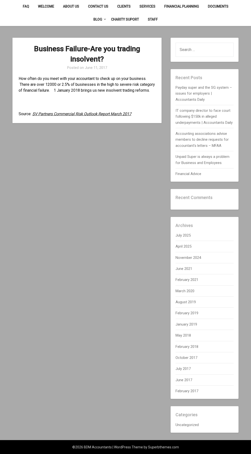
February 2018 (187, 346)
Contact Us (98, 6)
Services (147, 6)
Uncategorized (187, 425)
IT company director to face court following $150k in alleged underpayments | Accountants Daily (204, 116)
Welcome (46, 6)
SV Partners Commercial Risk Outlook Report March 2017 (81, 114)
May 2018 (183, 335)
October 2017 (186, 357)
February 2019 (187, 313)
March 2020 (185, 291)
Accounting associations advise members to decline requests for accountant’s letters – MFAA (202, 139)
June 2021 (184, 268)
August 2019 (186, 302)
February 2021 (187, 279)
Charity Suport (125, 19)
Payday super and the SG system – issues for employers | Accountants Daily (204, 93)
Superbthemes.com (163, 447)
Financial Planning (181, 6)
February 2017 (187, 391)
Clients (124, 6)
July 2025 (183, 235)
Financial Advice (188, 174)
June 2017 (184, 380)
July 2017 (183, 368)
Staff (153, 19)
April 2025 (183, 246)
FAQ (26, 6)
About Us (71, 6)
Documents (218, 6)
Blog (97, 19)
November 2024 (188, 257)
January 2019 (186, 324)
